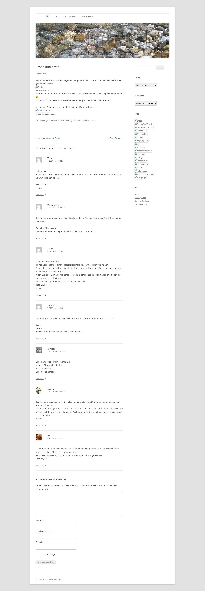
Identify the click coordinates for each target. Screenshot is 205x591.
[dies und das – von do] (145, 127)
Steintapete (87, 16)
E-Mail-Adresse (43, 531)
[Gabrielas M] (136, 144)
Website (39, 542)
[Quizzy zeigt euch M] (138, 157)
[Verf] (140, 177)
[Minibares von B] (140, 147)
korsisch (80, 120)
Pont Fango (116, 138)
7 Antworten (41, 73)
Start (38, 16)
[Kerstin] (139, 154)
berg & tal (72, 120)
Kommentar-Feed (142, 201)
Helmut (51, 305)
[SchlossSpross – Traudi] (138, 167)
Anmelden (139, 194)
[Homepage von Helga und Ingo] (141, 140)
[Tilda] (140, 130)
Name (39, 520)
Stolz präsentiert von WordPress (48, 579)
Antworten (40, 194)
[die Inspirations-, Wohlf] (141, 164)
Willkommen (70, 16)
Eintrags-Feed (140, 197)
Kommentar (42, 489)
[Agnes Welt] (138, 120)
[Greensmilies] (141, 134)
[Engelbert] (143, 124)
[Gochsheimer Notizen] (138, 137)
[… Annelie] (143, 150)
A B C (57, 16)
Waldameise (53, 205)
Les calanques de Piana (48, 138)
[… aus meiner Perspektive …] (144, 174)
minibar (51, 348)
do (48, 435)
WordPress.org (141, 204)
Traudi (50, 158)
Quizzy (50, 388)
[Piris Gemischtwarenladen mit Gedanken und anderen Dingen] (141, 171)
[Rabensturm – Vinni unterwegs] (141, 161)
